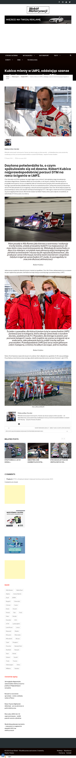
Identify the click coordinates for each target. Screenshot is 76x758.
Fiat (14, 612)
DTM (66, 358)
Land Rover (9, 627)
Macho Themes (9, 753)
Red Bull (8, 650)
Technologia (32, 60)
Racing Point (18, 646)
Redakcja (59, 750)
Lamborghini (16, 623)
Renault (16, 650)
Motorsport (44, 55)
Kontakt (68, 753)
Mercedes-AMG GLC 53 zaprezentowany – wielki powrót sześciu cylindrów (13, 716)
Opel (7, 642)
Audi (7, 597)
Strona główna (11, 55)
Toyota (15, 661)
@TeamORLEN (39, 407)
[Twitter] (69, 2)
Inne (18, 60)
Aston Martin (17, 594)
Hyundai (8, 620)
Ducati (15, 609)
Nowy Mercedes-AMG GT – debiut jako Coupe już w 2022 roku (52, 428)
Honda (14, 616)
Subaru (8, 657)
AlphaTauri (19, 590)
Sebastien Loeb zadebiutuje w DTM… (35, 461)
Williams (8, 668)
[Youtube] (66, 2)
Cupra (16, 605)
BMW (14, 597)
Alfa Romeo (9, 590)
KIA (15, 620)
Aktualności (27, 55)
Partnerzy (62, 753)
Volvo (18, 664)
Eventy (7, 60)
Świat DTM (9, 158)
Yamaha (16, 668)
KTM (7, 623)
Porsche (8, 646)
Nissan (18, 638)
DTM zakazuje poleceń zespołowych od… (59, 461)
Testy (56, 55)
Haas (7, 616)
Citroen (8, 605)
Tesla (7, 661)
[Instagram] (62, 2)
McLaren (8, 635)
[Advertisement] (38, 39)
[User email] (19, 424)
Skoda (14, 653)
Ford (20, 612)
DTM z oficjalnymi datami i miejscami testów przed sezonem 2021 (24, 431)
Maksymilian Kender (12, 149)
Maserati (8, 631)
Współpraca (67, 750)
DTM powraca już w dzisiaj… (12, 461)
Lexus (18, 627)
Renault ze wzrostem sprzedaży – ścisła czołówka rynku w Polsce (14, 696)
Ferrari (8, 612)
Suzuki (16, 657)
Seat (7, 653)
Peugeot (15, 642)
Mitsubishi (9, 638)
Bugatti (8, 601)
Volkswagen (9, 664)
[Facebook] (59, 2)
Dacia (7, 609)
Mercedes (18, 635)
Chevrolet (17, 601)
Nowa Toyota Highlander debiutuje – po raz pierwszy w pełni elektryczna (14, 706)
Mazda (17, 631)
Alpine (8, 594)
